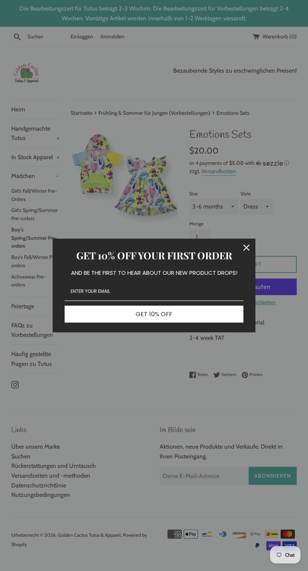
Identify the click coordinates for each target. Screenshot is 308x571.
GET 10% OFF (154, 314)
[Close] (246, 248)
